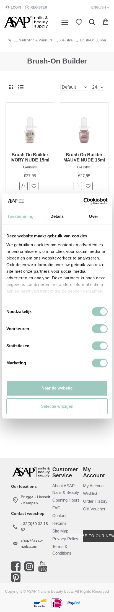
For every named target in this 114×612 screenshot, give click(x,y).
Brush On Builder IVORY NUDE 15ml (30, 157)
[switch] (100, 328)
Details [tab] (57, 216)
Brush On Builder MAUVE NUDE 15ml (84, 157)
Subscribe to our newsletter (98, 536)
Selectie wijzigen (57, 406)
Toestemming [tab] (20, 216)
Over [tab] (93, 216)
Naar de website (57, 388)
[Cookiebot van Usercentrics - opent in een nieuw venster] (83, 201)
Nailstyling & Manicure (36, 40)
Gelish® (66, 40)
